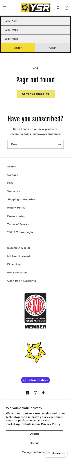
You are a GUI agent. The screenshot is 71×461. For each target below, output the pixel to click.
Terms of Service (18, 224)
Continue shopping (35, 94)
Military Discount (18, 256)
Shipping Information (21, 199)
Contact (12, 175)
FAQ (10, 183)
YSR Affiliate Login (20, 232)
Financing (13, 264)
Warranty (13, 191)
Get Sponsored (17, 272)
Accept (34, 434)
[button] (5, 8)
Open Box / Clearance (21, 280)
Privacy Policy (50, 424)
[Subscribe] (60, 144)
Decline (34, 443)
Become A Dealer (18, 248)
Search (11, 166)
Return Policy (16, 207)
